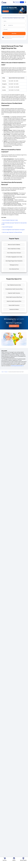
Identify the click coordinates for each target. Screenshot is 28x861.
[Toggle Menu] (25, 2)
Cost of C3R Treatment (8, 227)
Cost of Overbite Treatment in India (10, 220)
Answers (6, 371)
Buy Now (22, 2)
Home (2, 371)
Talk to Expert (13, 326)
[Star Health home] (3, 2)
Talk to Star (17, 2)
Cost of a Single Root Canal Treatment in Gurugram (14, 229)
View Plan (14, 33)
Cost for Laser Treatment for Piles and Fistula (12, 232)
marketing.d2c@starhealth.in (17, 365)
